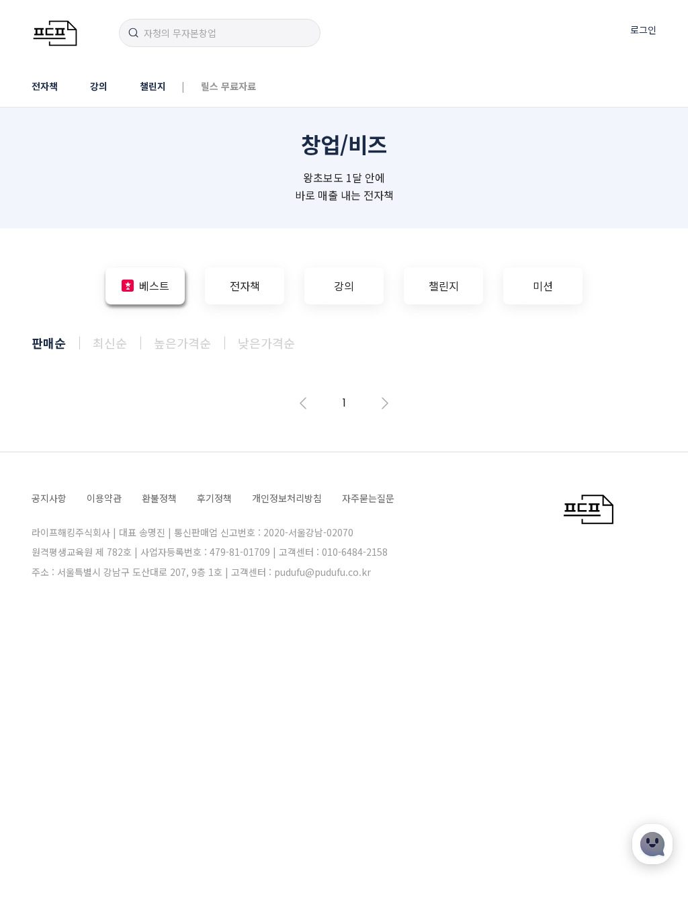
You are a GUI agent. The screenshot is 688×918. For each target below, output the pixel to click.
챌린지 (153, 86)
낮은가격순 (266, 343)
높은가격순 (182, 343)
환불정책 (159, 498)
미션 (543, 286)
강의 (99, 86)
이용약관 (104, 498)
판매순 (49, 343)
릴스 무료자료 (228, 86)
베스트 (154, 286)
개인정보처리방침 (287, 498)
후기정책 (214, 498)
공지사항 (49, 498)
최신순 (110, 343)
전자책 (45, 86)
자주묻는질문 (368, 498)
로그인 (643, 29)
